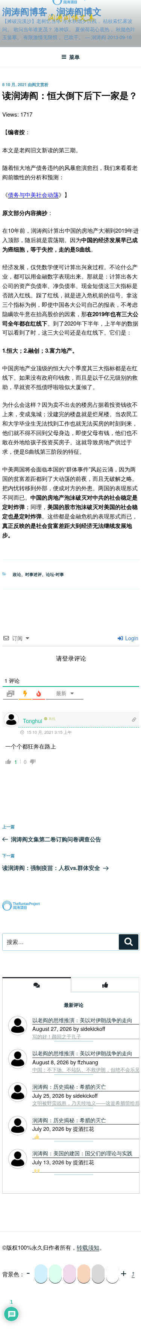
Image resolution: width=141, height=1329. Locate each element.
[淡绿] (55, 1274)
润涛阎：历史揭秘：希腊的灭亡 (69, 1120)
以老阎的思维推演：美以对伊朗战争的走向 (82, 1020)
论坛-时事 (55, 574)
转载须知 (88, 1247)
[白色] (112, 1274)
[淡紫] (69, 1274)
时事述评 (33, 574)
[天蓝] (41, 1274)
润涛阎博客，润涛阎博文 (52, 11)
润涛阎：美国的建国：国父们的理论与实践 (82, 1153)
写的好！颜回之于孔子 (56, 1036)
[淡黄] (83, 1274)
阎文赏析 (40, 84)
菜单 (74, 57)
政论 (17, 574)
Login (131, 638)
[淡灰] (98, 1274)
